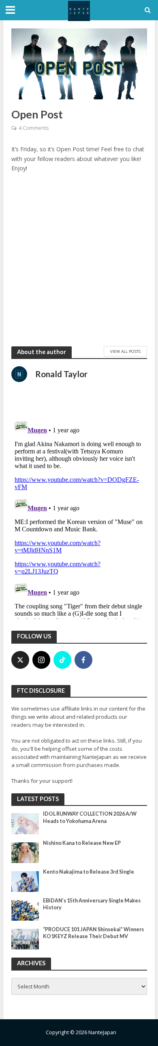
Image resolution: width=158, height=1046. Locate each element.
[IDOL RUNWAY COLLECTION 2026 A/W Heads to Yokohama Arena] (25, 823)
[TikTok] (62, 660)
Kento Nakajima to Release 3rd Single (88, 872)
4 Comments (34, 128)
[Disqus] (79, 517)
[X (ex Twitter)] (20, 660)
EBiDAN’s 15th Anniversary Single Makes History (92, 904)
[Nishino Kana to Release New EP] (25, 852)
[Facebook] (83, 660)
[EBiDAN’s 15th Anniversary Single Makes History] (25, 909)
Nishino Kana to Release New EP (82, 843)
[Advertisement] (79, 259)
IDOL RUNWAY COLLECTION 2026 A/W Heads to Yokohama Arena (90, 817)
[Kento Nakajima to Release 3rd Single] (25, 881)
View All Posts (125, 351)
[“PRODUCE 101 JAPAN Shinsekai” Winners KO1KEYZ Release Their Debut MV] (25, 938)
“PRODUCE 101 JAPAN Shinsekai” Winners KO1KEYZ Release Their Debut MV (93, 932)
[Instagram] (41, 660)
